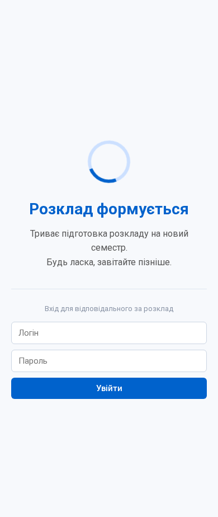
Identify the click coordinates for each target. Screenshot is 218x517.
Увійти (109, 388)
